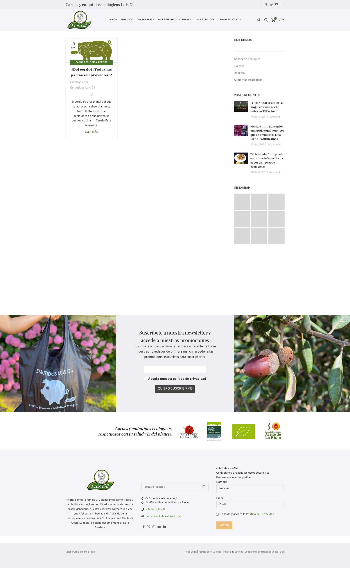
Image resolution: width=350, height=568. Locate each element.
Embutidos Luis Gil (82, 88)
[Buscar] (266, 20)
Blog (282, 552)
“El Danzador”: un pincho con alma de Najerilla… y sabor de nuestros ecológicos (267, 160)
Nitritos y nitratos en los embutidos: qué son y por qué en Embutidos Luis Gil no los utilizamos (267, 133)
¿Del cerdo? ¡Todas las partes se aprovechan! (91, 72)
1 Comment (273, 117)
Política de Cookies (233, 552)
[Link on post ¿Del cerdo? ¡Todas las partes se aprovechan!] (91, 50)
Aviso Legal (191, 552)
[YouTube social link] (276, 4)
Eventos (239, 66)
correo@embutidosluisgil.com (163, 516)
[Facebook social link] (261, 4)
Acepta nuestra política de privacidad (177, 379)
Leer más (91, 132)
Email (220, 498)
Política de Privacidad (260, 514)
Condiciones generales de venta (261, 552)
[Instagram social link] (271, 4)
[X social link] (266, 4)
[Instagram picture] (242, 202)
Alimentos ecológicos (248, 80)
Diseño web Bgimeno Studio (80, 552)
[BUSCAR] (204, 487)
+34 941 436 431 (155, 509)
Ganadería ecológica (247, 59)
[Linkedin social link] (281, 4)
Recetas (239, 73)
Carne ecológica (86, 62)
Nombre (221, 482)
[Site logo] (79, 20)
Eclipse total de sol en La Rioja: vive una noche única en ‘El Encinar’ (266, 107)
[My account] (258, 20)
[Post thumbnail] (241, 110)
